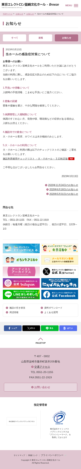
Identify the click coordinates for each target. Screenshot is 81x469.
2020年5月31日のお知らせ (63, 194)
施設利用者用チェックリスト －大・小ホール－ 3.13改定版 (35, 158)
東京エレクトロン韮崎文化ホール (30, 5)
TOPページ (7, 14)
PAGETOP (41, 343)
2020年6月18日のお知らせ (63, 189)
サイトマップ (19, 455)
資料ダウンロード (53, 307)
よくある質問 (51, 312)
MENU (68, 5)
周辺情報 (13, 312)
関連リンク (33, 455)
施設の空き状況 (17, 307)
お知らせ (19, 14)
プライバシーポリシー (52, 455)
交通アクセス (42, 366)
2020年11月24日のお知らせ (63, 185)
